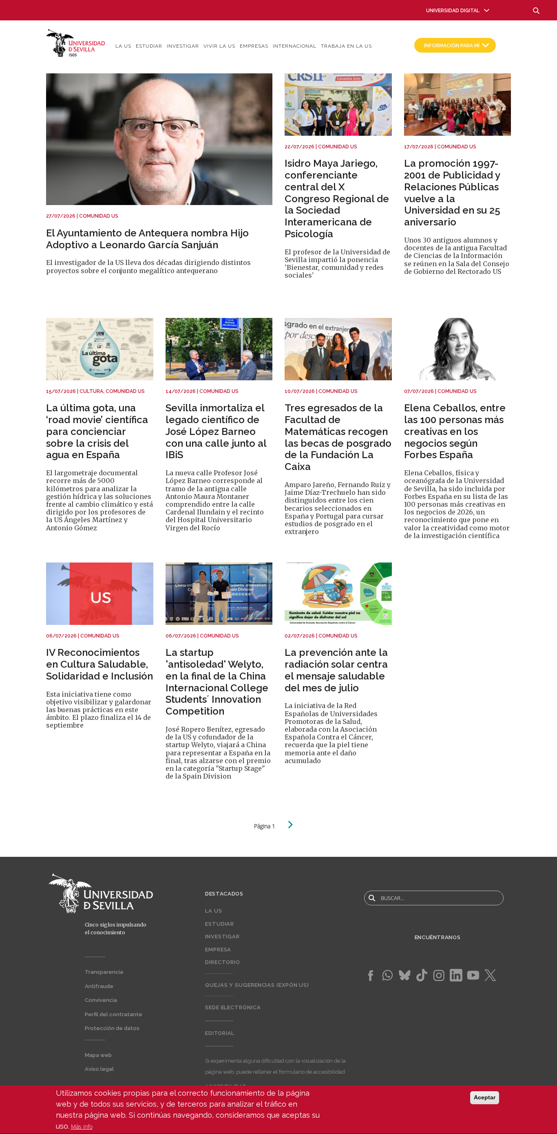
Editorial (219, 1033)
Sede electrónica (233, 1007)
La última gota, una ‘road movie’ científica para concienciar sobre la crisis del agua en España (97, 431)
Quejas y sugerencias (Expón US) (257, 985)
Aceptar (484, 1097)
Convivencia (101, 1000)
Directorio (222, 962)
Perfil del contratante (113, 1014)
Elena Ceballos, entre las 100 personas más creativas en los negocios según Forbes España (455, 431)
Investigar (183, 46)
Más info (82, 1126)
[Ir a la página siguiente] (290, 824)
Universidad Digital (453, 10)
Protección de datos (112, 1028)
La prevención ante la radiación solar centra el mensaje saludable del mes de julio (336, 669)
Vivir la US (219, 46)
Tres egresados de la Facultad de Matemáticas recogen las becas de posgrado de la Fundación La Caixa (338, 437)
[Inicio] (75, 42)
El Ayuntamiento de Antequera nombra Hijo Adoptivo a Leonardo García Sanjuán (147, 239)
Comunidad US (98, 216)
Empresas (254, 46)
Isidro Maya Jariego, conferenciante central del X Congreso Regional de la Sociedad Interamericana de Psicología (337, 198)
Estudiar (149, 46)
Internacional (294, 46)
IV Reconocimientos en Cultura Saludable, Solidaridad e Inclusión (99, 664)
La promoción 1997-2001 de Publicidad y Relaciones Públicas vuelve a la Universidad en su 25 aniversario (452, 192)
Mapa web (98, 1055)
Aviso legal (99, 1069)
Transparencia (104, 972)
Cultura (91, 391)
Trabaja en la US (346, 46)
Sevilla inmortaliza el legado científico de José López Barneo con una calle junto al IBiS (216, 431)
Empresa (218, 949)
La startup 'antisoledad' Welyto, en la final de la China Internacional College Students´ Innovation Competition (217, 681)
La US (123, 46)
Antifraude (99, 986)
